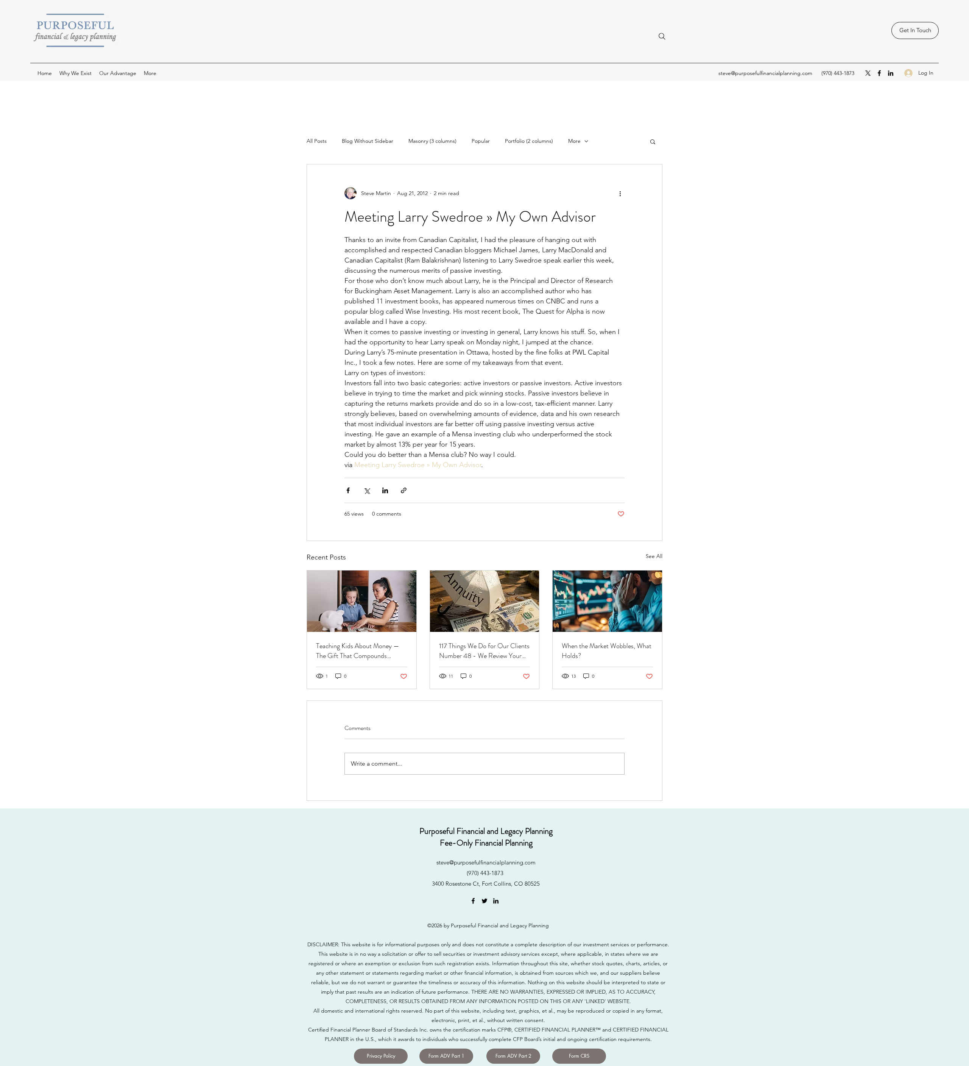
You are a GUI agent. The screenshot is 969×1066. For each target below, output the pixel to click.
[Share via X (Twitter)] (366, 490)
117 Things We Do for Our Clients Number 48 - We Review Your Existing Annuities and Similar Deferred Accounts (484, 651)
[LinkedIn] (890, 73)
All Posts (317, 141)
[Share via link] (403, 490)
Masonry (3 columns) (432, 141)
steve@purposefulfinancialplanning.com (765, 73)
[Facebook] (879, 73)
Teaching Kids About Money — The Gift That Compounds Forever (357, 651)
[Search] (662, 36)
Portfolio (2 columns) (529, 141)
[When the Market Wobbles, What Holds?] (607, 601)
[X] (868, 73)
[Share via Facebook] (348, 490)
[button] (652, 141)
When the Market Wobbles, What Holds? (606, 651)
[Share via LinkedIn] (385, 490)
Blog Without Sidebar (367, 141)
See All (654, 556)
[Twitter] (484, 901)
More (574, 141)
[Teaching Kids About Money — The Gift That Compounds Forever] (361, 601)
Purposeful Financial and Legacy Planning (486, 831)
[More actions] (620, 193)
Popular (481, 141)
